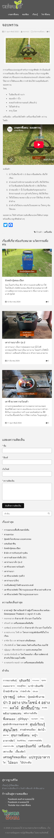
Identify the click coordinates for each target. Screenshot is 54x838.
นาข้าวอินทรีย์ (35, 686)
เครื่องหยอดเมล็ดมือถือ (23, 623)
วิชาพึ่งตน (45, 14)
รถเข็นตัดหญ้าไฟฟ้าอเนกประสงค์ (18, 585)
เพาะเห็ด (8, 751)
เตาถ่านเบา (9, 571)
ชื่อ (4, 445)
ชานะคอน (35, 680)
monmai (26, 31)
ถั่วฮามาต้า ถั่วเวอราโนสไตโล (28, 618)
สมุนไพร (10, 729)
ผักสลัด (44, 707)
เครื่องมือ (48, 231)
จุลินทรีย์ (24, 680)
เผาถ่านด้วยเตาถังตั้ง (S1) (15, 557)
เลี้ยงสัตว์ (20, 751)
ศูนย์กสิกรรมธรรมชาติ (15, 724)
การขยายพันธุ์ (10, 680)
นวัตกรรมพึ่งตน (38, 31)
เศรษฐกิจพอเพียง (14, 757)
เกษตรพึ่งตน (13, 14)
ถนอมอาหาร (9, 685)
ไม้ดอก (13, 762)
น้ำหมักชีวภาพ (10, 691)
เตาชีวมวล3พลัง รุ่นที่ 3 (14, 575)
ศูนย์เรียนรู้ (37, 724)
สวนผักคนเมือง (27, 729)
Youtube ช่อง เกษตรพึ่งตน (19, 805)
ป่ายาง (5, 708)
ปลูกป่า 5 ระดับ (34, 613)
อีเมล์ (5, 457)
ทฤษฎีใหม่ (21, 685)
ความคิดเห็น (8, 480)
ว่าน (41, 718)
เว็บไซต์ (5, 469)
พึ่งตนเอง (9, 718)
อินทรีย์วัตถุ (21, 740)
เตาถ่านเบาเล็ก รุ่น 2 (15, 342)
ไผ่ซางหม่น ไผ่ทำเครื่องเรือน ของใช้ (32, 645)
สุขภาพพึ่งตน (20, 735)
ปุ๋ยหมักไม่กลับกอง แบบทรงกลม (17, 539)
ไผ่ (4, 762)
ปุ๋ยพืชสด (21, 696)
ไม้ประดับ (25, 762)
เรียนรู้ (35, 14)
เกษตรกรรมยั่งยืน (35, 740)
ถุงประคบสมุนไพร (34, 649)
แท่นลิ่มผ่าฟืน (10, 543)
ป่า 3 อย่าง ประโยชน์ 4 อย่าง (26, 702)
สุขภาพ (5, 735)
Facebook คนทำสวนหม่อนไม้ (21, 799)
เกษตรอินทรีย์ (26, 746)
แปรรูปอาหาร (39, 757)
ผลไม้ (14, 707)
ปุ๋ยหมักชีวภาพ (36, 697)
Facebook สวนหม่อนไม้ (18, 802)
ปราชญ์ (9, 696)
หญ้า (35, 735)
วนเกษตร (34, 718)
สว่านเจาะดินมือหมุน (26, 640)
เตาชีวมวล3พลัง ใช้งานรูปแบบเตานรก (21, 594)
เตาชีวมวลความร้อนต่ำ (17, 401)
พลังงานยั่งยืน (30, 713)
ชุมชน (43, 680)
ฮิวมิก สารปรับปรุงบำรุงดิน (16, 552)
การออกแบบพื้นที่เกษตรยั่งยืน (16, 529)
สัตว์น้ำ (42, 729)
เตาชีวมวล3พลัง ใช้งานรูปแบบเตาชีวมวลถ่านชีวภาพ (27, 589)
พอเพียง (25, 14)
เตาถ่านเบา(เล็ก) (11, 580)
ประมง (35, 691)
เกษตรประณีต (8, 746)
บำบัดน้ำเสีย (25, 691)
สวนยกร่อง (9, 534)
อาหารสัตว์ (9, 740)
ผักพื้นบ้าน (30, 707)
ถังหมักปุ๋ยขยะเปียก (14, 280)
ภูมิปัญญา (23, 718)
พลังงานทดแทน (12, 713)
